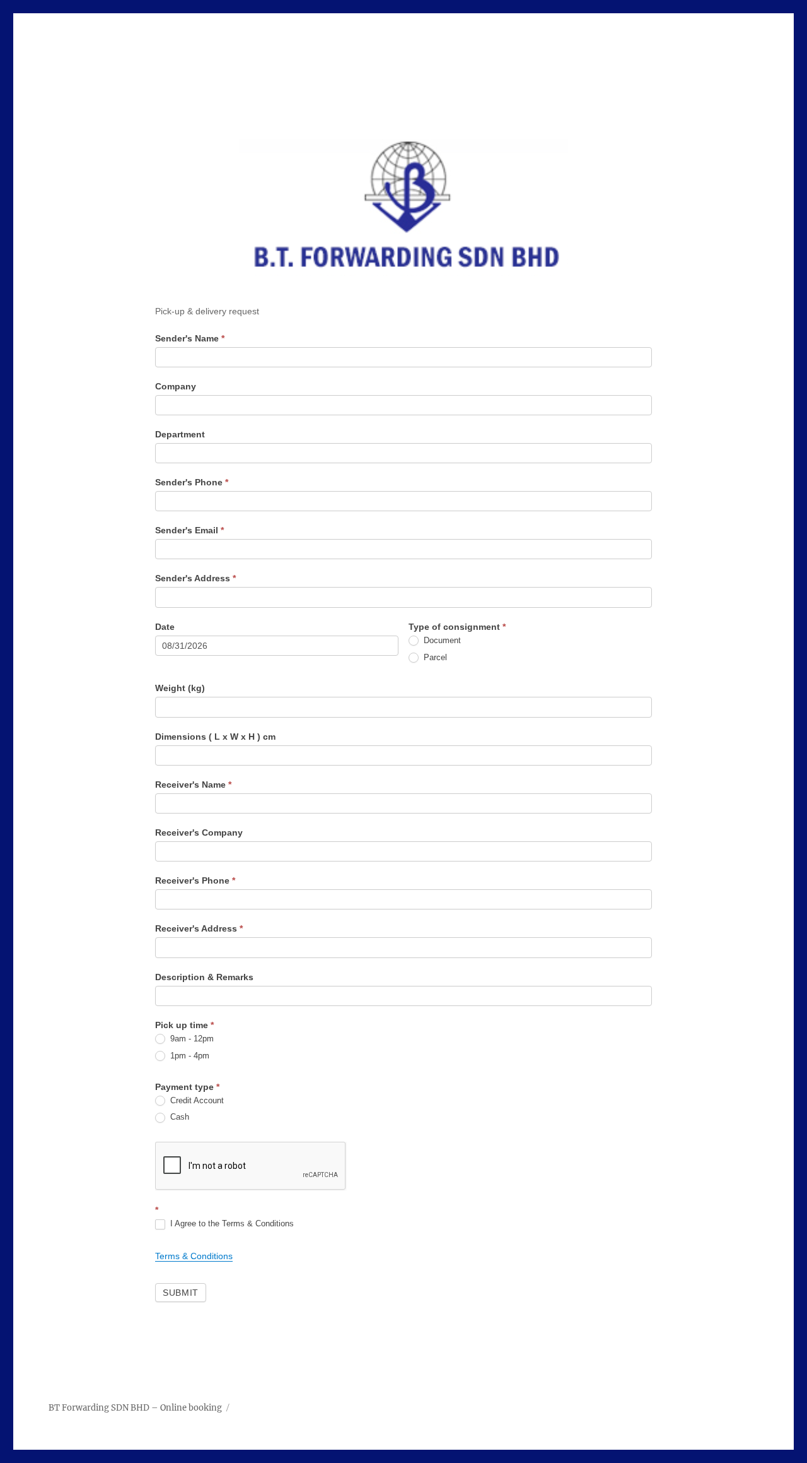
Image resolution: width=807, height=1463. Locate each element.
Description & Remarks (204, 977)
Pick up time (184, 1025)
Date (165, 627)
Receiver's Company (199, 832)
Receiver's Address (199, 928)
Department (180, 434)
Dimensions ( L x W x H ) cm (215, 737)
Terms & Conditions (194, 1256)
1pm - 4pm (188, 1055)
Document (441, 640)
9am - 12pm (191, 1038)
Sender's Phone (191, 482)
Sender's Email (189, 530)
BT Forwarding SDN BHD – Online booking (135, 1407)
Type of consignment (457, 627)
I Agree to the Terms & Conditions (231, 1223)
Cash (178, 1117)
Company (175, 386)
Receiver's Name (193, 784)
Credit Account (196, 1100)
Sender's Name (189, 338)
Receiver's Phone (195, 880)
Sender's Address (195, 578)
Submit (181, 1293)
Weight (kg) (180, 688)
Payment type (187, 1087)
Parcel (434, 657)
